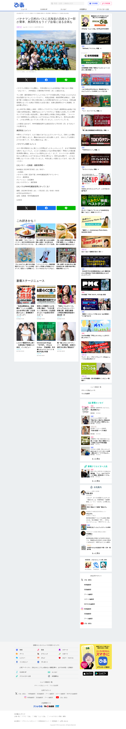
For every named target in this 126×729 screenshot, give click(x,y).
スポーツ (65, 654)
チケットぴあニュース (88, 390)
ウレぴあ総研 (86, 393)
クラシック (44, 654)
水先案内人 (83, 9)
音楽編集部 (87, 589)
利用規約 (54, 721)
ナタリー (31, 27)
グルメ (43, 658)
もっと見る (96, 459)
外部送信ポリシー (43, 721)
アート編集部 (88, 594)
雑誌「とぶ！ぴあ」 (40, 716)
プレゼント (44, 662)
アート (22, 654)
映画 (21, 650)
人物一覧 (17, 716)
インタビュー (24, 662)
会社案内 (17, 721)
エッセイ (63, 9)
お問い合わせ (64, 721)
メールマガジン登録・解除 (57, 716)
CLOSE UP (43, 9)
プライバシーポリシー (29, 721)
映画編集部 (87, 585)
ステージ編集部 (89, 599)
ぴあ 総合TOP (20, 13)
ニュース (24, 9)
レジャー (22, 658)
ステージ (65, 650)
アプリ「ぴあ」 (27, 716)
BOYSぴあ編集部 (89, 604)
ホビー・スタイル (67, 658)
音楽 (42, 650)
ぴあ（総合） (88, 580)
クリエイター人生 (103, 9)
